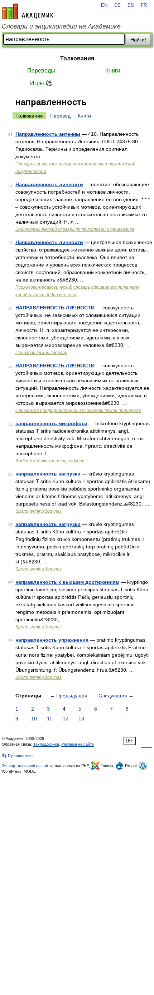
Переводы (41, 71)
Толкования (77, 58)
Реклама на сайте (77, 744)
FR (144, 5)
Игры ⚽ (41, 83)
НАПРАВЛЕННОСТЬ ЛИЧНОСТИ (55, 307)
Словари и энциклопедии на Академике (61, 26)
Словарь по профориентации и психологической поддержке (78, 410)
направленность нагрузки (48, 474)
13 (81, 718)
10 (34, 718)
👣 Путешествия (17, 755)
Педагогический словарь (41, 352)
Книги (112, 71)
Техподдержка (46, 744)
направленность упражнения (51, 640)
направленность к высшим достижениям (67, 582)
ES (130, 5)
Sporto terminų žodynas (38, 511)
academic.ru (27, 11)
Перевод (60, 116)
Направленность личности (49, 184)
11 (49, 718)
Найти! (138, 40)
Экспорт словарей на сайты (27, 765)
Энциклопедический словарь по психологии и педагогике (74, 229)
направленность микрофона (51, 423)
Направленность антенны (47, 134)
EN (104, 5)
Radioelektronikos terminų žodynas (49, 460)
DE (117, 5)
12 (65, 718)
